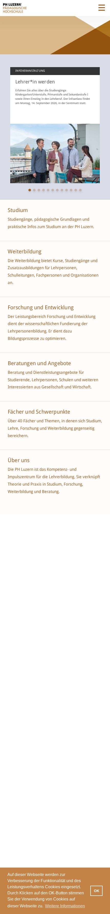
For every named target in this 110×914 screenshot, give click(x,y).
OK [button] (96, 891)
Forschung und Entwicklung (41, 307)
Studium (18, 210)
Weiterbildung (25, 252)
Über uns (19, 460)
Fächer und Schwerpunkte (40, 412)
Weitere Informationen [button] (65, 906)
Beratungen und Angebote (39, 363)
